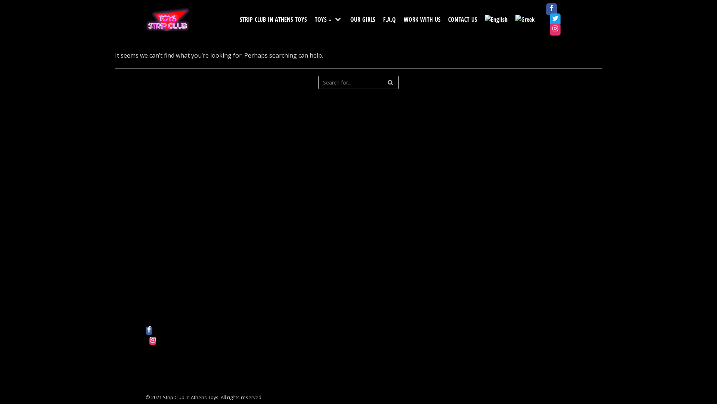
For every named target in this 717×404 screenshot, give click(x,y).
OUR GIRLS (363, 19)
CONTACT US (462, 19)
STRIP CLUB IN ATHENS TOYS (273, 19)
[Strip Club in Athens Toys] (168, 19)
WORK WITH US (422, 19)
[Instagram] (555, 30)
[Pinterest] (152, 361)
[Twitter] (555, 19)
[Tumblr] (152, 381)
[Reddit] (152, 351)
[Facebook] (551, 9)
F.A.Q (389, 19)
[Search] (390, 82)
